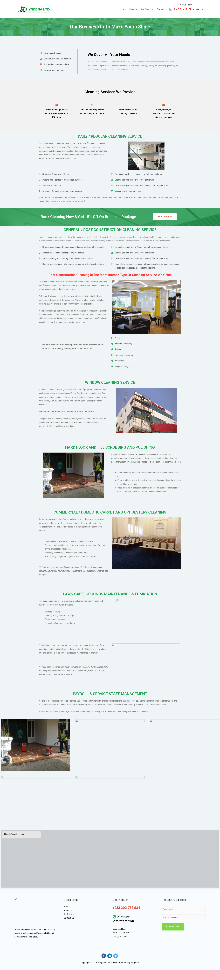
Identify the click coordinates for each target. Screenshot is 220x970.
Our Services (147, 9)
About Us (68, 910)
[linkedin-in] (110, 955)
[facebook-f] (104, 955)
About (132, 9)
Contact (160, 9)
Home (122, 9)
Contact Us (69, 918)
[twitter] (116, 955)
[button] (165, 216)
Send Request (172, 926)
